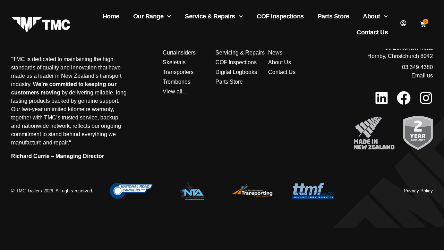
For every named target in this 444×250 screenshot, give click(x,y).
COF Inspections (280, 16)
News (275, 53)
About (371, 16)
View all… (175, 91)
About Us (279, 62)
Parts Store (333, 16)
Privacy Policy (418, 190)
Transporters (178, 72)
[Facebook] (404, 98)
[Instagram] (426, 98)
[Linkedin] (381, 98)
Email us (422, 75)
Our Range (148, 16)
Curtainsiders (179, 53)
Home (111, 16)
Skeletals (174, 62)
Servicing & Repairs (240, 53)
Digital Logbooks (236, 72)
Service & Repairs (210, 16)
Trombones (176, 82)
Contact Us (372, 32)
